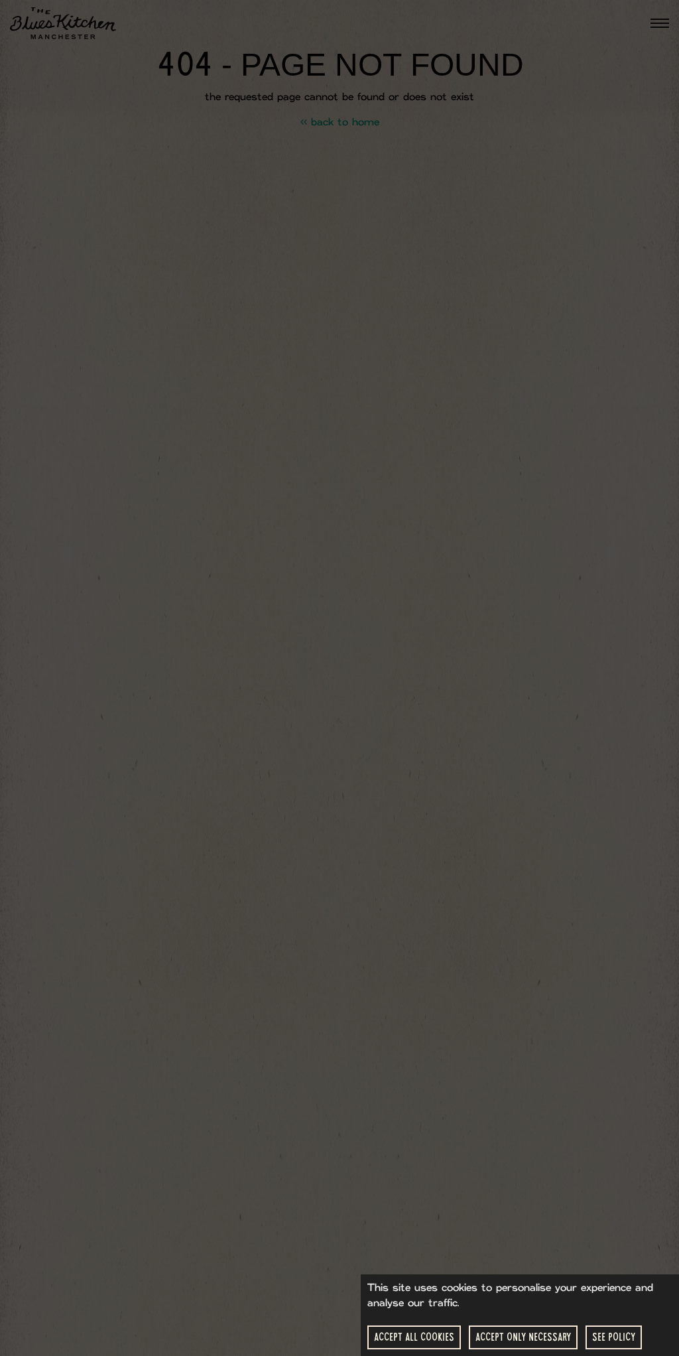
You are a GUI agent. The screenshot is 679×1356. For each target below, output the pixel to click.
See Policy (613, 1337)
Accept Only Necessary (523, 1337)
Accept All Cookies (414, 1337)
